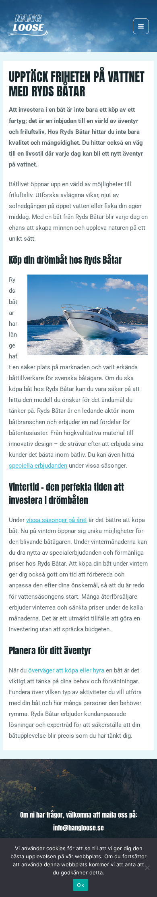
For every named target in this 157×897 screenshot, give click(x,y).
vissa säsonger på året (56, 520)
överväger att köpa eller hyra (66, 670)
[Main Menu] (141, 26)
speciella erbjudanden (38, 465)
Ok (80, 885)
